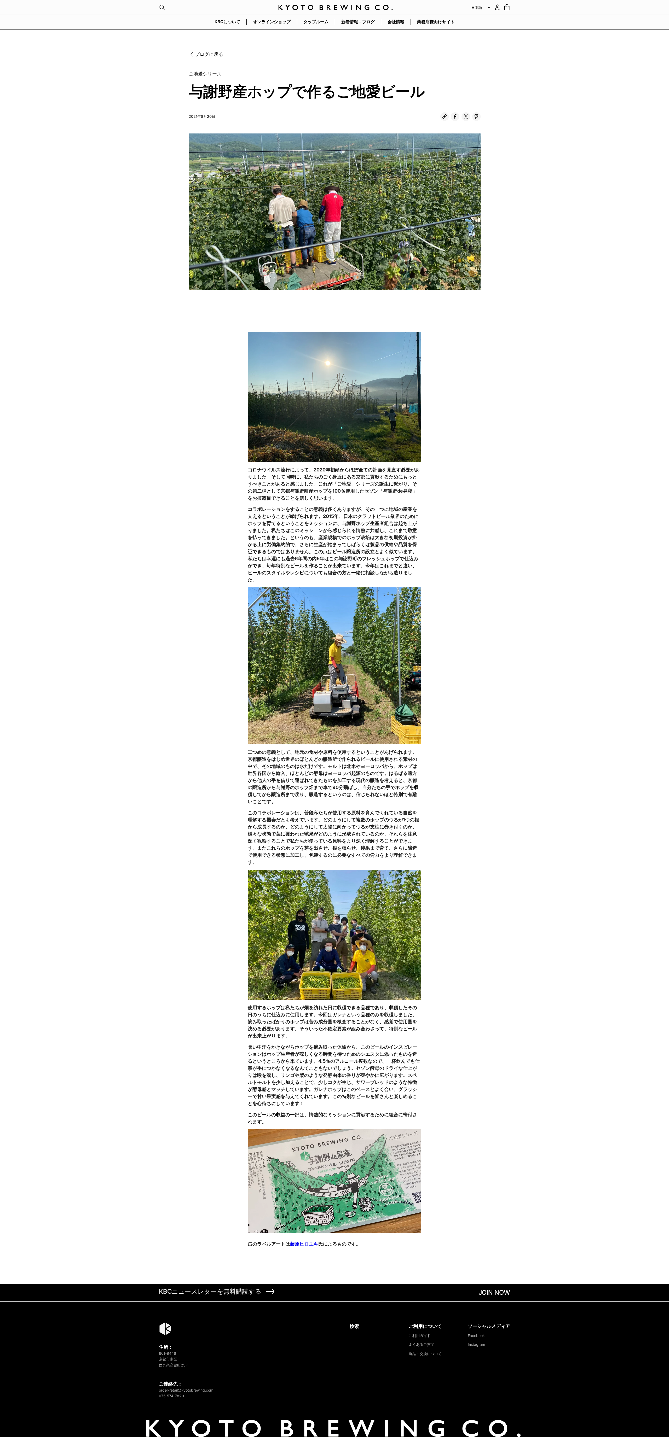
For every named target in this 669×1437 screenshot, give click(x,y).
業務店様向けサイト (436, 21)
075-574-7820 (171, 1396)
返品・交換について (425, 1353)
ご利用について (425, 1326)
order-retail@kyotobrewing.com (186, 1390)
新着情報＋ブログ (358, 21)
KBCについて (227, 21)
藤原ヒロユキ (304, 1244)
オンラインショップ (272, 21)
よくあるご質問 (421, 1344)
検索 (354, 1326)
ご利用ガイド (420, 1335)
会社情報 (396, 21)
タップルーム (315, 21)
